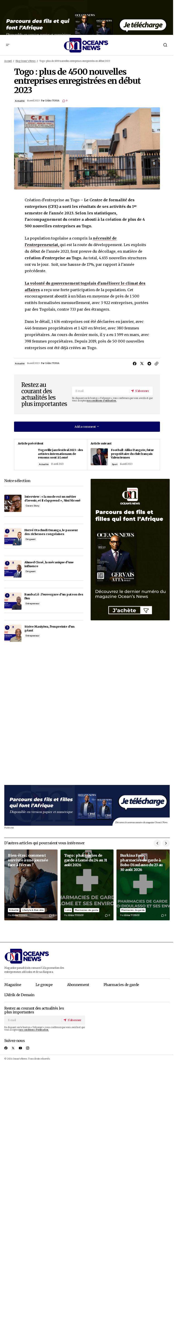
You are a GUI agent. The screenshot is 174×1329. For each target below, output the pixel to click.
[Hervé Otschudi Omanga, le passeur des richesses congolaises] (13, 536)
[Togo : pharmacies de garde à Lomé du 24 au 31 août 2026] (87, 884)
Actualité (19, 101)
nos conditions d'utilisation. (101, 400)
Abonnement (78, 984)
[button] (7, 45)
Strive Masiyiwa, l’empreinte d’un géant (49, 628)
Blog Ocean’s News (26, 61)
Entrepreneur (32, 603)
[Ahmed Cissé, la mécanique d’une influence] (13, 569)
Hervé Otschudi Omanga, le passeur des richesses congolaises (51, 532)
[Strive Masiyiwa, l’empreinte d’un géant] (13, 633)
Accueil (8, 61)
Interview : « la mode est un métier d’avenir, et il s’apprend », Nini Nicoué (52, 498)
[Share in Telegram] (149, 363)
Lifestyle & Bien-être (33, 910)
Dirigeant (30, 539)
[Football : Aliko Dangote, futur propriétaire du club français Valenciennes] (123, 454)
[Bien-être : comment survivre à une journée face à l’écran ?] (31, 884)
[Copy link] (156, 363)
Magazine (12, 984)
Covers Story (32, 505)
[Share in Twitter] (141, 363)
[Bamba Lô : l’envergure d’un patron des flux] (13, 601)
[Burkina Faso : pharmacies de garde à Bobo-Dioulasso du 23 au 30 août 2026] (143, 884)
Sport (114, 464)
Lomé (68, 910)
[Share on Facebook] (134, 363)
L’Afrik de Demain (19, 995)
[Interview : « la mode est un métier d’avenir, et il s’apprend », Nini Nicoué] (13, 503)
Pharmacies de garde (86, 910)
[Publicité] (87, 17)
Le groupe (44, 984)
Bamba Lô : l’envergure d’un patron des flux (53, 596)
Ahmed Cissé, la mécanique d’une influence (49, 564)
